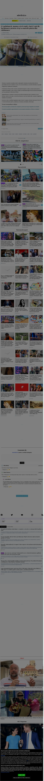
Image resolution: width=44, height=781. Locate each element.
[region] (21, 765)
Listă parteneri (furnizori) (5, 772)
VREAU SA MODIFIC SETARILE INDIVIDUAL (21, 777)
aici (27, 760)
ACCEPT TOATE (22, 775)
